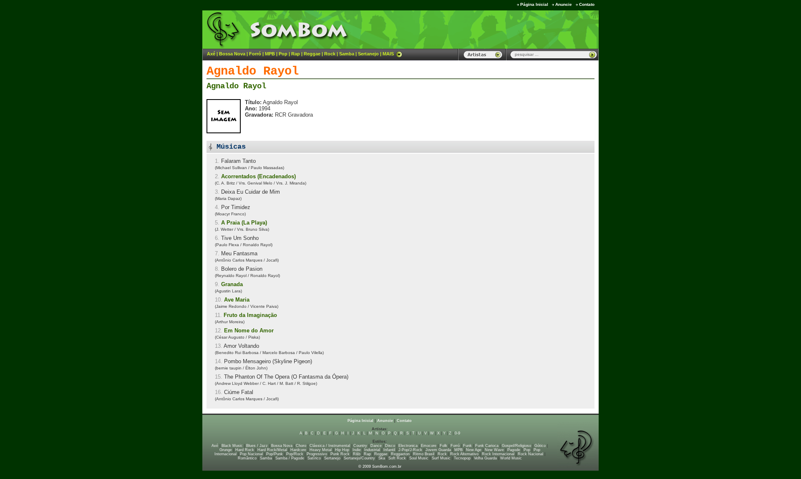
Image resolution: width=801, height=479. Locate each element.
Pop (283, 53)
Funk (467, 446)
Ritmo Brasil (423, 454)
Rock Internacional (498, 454)
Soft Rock (397, 458)
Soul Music (418, 458)
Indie (357, 450)
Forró (255, 53)
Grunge (225, 450)
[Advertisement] (494, 29)
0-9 (457, 433)
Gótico (540, 446)
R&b (356, 454)
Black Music (232, 446)
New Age (473, 450)
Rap (295, 53)
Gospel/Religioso (516, 446)
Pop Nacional (251, 454)
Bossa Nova (232, 53)
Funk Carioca (487, 446)
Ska (381, 458)
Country (360, 446)
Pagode (513, 450)
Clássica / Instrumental (330, 446)
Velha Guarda (485, 458)
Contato (586, 4)
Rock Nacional (530, 454)
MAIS (388, 53)
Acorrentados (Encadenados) (258, 176)
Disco (390, 446)
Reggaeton (400, 454)
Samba (346, 53)
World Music (511, 458)
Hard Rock (244, 450)
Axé (211, 53)
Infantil (389, 450)
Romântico (247, 458)
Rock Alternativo (464, 454)
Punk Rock (340, 454)
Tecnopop (462, 458)
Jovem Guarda (438, 450)
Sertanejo (368, 53)
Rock (329, 53)
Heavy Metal (321, 450)
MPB (270, 53)
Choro (301, 446)
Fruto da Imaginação (250, 315)
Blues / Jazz (257, 446)
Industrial (372, 450)
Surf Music (441, 458)
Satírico (314, 458)
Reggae (312, 53)
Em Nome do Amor (249, 330)
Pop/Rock (294, 454)
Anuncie (563, 4)
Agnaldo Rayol (236, 86)
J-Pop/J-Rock (410, 450)
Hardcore (298, 450)
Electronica (408, 446)
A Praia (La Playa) (244, 223)
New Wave (494, 450)
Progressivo (317, 454)
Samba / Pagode (289, 458)
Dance (376, 446)
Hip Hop (342, 450)
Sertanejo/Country (359, 458)
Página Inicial (534, 4)
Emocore (428, 446)
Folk (443, 446)
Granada (232, 284)
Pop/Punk (274, 454)
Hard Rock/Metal (272, 450)
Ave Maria (236, 300)
